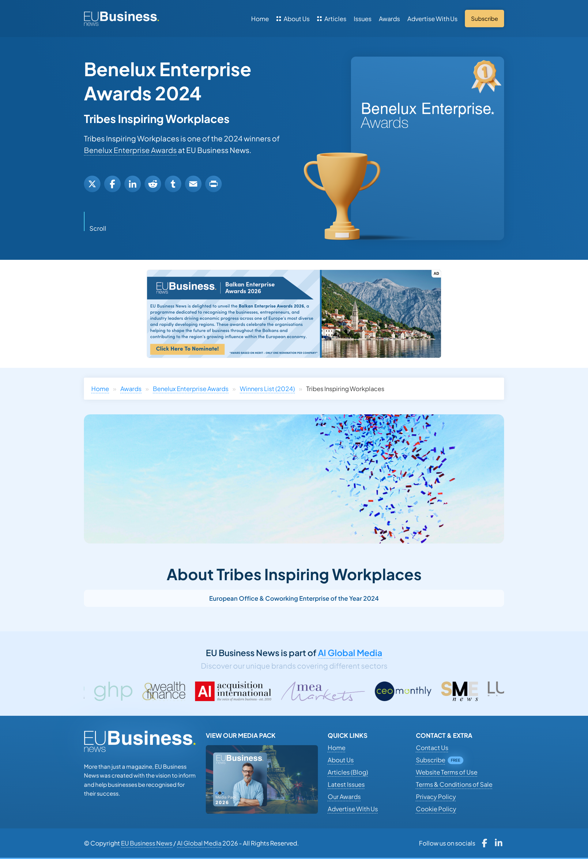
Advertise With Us (432, 18)
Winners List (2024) (267, 388)
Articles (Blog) (348, 772)
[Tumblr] (173, 184)
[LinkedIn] (132, 184)
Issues (362, 18)
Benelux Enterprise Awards (130, 150)
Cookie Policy (436, 808)
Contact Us (432, 747)
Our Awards (344, 796)
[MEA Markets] (240, 691)
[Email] (193, 184)
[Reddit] (153, 184)
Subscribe (430, 760)
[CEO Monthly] (320, 691)
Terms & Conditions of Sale (454, 784)
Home (260, 18)
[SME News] (377, 691)
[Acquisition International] (150, 691)
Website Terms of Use (446, 772)
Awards (389, 18)
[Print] (213, 184)
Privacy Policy (436, 796)
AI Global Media (350, 652)
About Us (297, 18)
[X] (92, 184)
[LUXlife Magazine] (436, 691)
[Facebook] (112, 184)
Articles (335, 18)
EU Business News (146, 843)
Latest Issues (346, 784)
